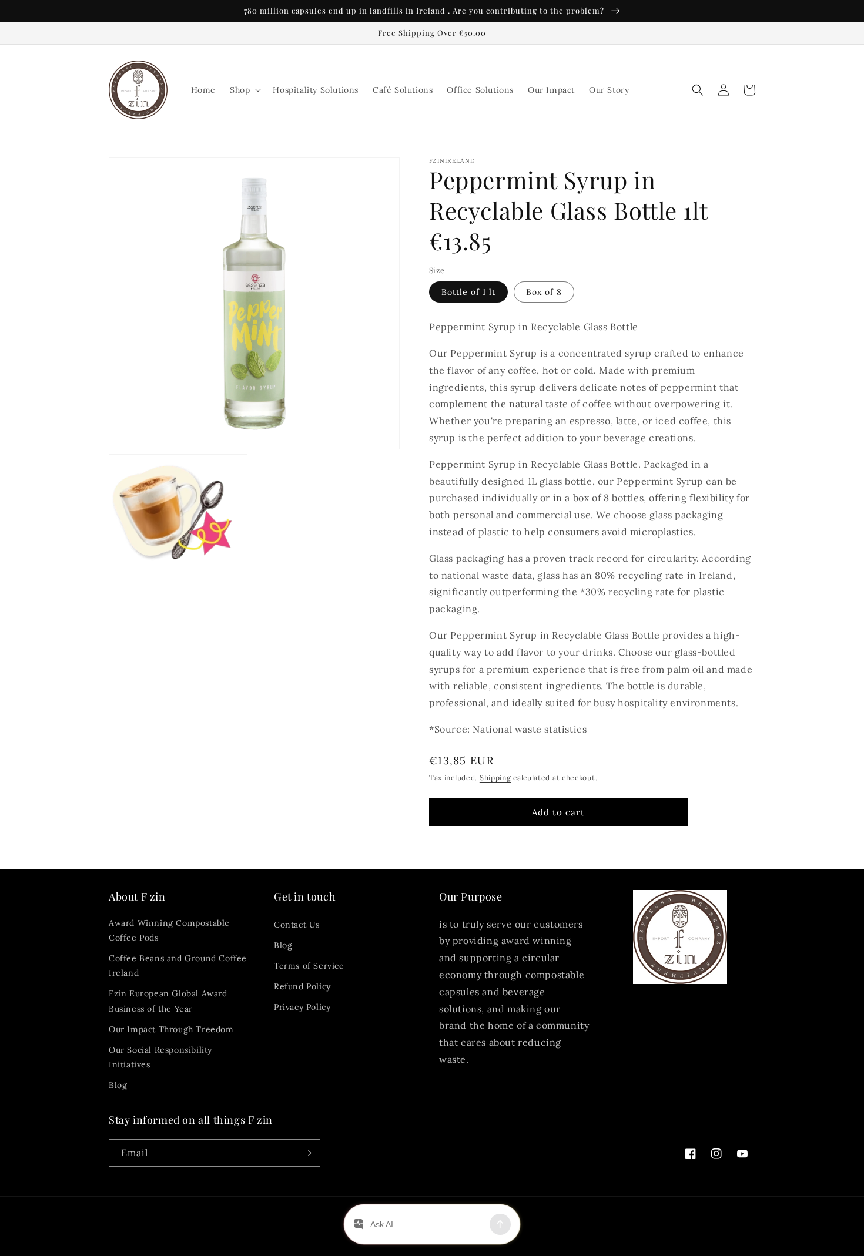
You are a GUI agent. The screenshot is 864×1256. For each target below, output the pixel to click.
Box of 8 (544, 292)
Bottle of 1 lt (468, 292)
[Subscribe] (307, 1153)
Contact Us (297, 924)
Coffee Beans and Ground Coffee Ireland (178, 965)
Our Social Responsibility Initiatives (160, 1057)
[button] (244, 90)
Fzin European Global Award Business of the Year (168, 1000)
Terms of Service (309, 966)
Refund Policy (302, 986)
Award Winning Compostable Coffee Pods (169, 930)
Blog (118, 1085)
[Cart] (749, 90)
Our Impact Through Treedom (171, 1029)
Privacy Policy (302, 1007)
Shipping (495, 777)
